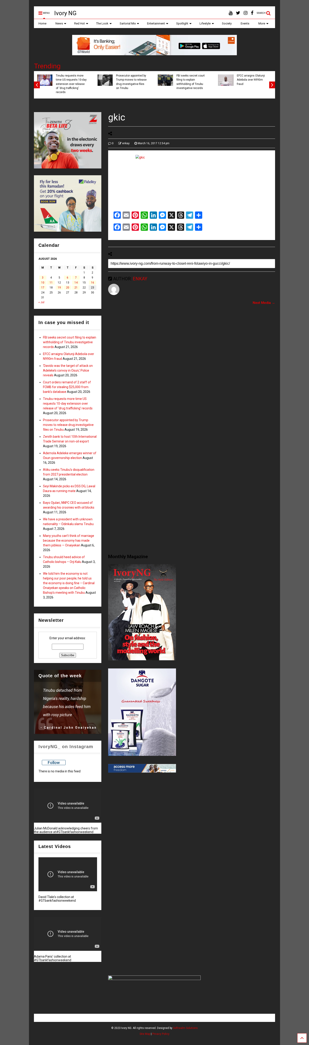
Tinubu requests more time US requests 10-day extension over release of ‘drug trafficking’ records (71, 84)
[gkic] (192, 180)
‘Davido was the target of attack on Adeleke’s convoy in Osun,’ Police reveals (68, 370)
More (261, 23)
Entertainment (156, 23)
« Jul (41, 302)
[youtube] (231, 13)
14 (76, 282)
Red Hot (79, 23)
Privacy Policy (160, 1033)
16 (92, 282)
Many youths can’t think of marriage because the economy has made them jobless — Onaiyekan (68, 540)
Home (42, 23)
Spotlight (182, 23)
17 (42, 287)
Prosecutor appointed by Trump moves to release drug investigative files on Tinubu (131, 82)
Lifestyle (205, 23)
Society (227, 23)
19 (59, 287)
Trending (47, 66)
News (59, 23)
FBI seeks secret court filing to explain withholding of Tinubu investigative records (190, 82)
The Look (102, 23)
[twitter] (238, 13)
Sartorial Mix (128, 23)
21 (76, 287)
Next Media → (264, 303)
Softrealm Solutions (185, 1028)
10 (42, 282)
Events (245, 23)
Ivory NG (65, 13)
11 (51, 282)
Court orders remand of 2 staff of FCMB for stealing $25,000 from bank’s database (67, 387)
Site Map (145, 1033)
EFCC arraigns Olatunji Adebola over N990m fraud (251, 80)
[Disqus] (191, 365)
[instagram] (245, 13)
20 (67, 287)
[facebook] (252, 13)
